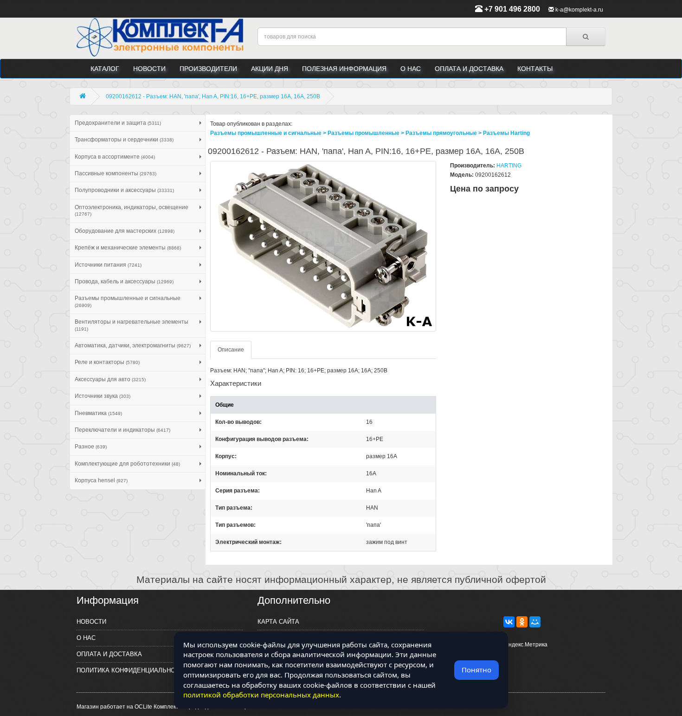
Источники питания (108, 265)
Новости (149, 68)
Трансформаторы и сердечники (124, 139)
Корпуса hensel (101, 480)
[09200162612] (323, 246)
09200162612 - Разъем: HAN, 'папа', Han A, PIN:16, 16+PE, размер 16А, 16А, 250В (213, 96)
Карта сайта (278, 621)
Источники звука (102, 396)
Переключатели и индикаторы (122, 430)
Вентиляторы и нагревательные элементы (131, 325)
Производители (208, 68)
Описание (231, 349)
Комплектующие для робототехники (127, 463)
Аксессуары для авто (110, 379)
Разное (91, 446)
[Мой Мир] (534, 621)
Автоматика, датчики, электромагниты (133, 345)
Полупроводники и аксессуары (124, 190)
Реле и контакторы (107, 362)
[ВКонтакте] (509, 621)
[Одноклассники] (522, 621)
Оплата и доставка (469, 68)
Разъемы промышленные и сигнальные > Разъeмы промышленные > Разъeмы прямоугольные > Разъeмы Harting (370, 133)
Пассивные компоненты (115, 173)
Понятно (476, 669)
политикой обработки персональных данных (261, 694)
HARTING (508, 165)
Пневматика (98, 413)
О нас (410, 68)
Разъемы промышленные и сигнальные (127, 301)
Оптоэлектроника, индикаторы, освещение (131, 210)
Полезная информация (344, 68)
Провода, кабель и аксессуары (124, 281)
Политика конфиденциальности (132, 670)
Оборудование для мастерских (124, 231)
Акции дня (269, 68)
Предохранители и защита (118, 123)
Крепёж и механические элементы (128, 247)
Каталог (104, 68)
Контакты (535, 68)
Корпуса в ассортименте (115, 156)
